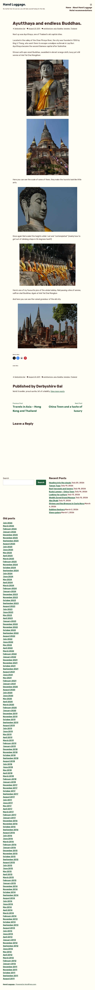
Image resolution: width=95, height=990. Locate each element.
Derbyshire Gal (20, 29)
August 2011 (9, 979)
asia (55, 29)
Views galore (55, 512)
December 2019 (10, 713)
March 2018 (8, 776)
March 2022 (8, 651)
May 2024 (7, 579)
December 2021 (10, 660)
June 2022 (8, 642)
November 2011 (10, 970)
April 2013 (7, 937)
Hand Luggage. (14, 4)
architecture (48, 29)
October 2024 (9, 567)
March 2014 (8, 913)
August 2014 (9, 898)
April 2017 (7, 809)
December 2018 (10, 749)
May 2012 (7, 952)
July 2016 (7, 836)
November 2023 (10, 597)
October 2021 (9, 666)
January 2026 (9, 532)
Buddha (60, 29)
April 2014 (7, 910)
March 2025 (8, 559)
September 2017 (10, 794)
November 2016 (10, 824)
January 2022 (9, 657)
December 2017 (10, 785)
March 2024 (8, 585)
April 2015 (7, 874)
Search (6, 478)
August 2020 (9, 690)
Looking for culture (58, 495)
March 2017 (8, 812)
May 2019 (7, 734)
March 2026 (8, 526)
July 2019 (7, 728)
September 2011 (10, 976)
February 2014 (9, 916)
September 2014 (10, 895)
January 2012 (9, 964)
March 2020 (8, 704)
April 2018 (7, 773)
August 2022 (9, 636)
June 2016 (8, 839)
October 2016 (9, 827)
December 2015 (10, 850)
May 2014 (7, 907)
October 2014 (9, 892)
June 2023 (8, 612)
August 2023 (9, 606)
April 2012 (7, 955)
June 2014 (8, 904)
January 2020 (9, 710)
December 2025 (10, 535)
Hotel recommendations (80, 10)
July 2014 (7, 901)
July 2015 (7, 865)
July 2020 (7, 693)
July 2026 (7, 523)
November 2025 (10, 538)
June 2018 (8, 767)
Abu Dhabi (53, 500)
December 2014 (10, 886)
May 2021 (7, 678)
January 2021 (9, 684)
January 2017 (9, 818)
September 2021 (10, 669)
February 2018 (9, 779)
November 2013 (10, 919)
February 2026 (10, 529)
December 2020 (10, 687)
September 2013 (10, 925)
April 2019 (7, 737)
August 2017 (9, 797)
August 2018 (9, 761)
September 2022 (11, 633)
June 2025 (8, 550)
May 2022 (7, 645)
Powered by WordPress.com (26, 984)
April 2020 (8, 702)
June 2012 (8, 949)
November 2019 (10, 716)
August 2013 (9, 928)
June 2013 (8, 934)
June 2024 (8, 576)
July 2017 (7, 800)
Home (68, 7)
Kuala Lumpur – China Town (61, 492)
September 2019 (10, 722)
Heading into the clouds (60, 483)
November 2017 (10, 788)
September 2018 (10, 758)
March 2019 (8, 740)
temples (67, 29)
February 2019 (9, 743)
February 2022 (10, 654)
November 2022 (10, 627)
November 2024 (10, 565)
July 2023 (7, 609)
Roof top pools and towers (61, 489)
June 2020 (8, 696)
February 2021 (9, 681)
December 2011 (10, 967)
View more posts (58, 391)
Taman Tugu (54, 486)
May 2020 (7, 699)
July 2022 (7, 639)
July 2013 (7, 931)
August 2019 (9, 725)
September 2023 (11, 603)
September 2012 (10, 946)
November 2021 (10, 663)
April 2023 (8, 618)
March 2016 (8, 842)
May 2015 (7, 871)
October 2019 (9, 719)
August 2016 (9, 833)
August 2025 (9, 544)
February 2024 (10, 588)
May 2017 (7, 806)
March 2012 (8, 958)
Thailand (74, 29)
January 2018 (9, 782)
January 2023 (9, 621)
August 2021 (9, 672)
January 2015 (9, 883)
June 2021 (8, 675)
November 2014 (10, 889)
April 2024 (8, 582)
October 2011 (9, 973)
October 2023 (9, 600)
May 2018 (7, 770)
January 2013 (9, 940)
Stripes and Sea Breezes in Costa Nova (66, 503)
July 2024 (7, 573)
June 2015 (8, 868)
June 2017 (8, 803)
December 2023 (10, 594)
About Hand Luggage (82, 7)
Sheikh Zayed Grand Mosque (62, 497)
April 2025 (8, 556)
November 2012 (10, 943)
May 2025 (7, 553)
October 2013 (9, 922)
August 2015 (9, 862)
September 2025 (11, 541)
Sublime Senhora (57, 509)
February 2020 (10, 707)
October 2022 (9, 630)
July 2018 (7, 764)
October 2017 (9, 791)
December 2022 (10, 624)
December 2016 (10, 821)
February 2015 (9, 880)
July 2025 (7, 547)
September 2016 (10, 830)
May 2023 (7, 615)
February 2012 (9, 961)
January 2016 (9, 847)
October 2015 (9, 856)
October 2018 (9, 755)
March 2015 (8, 877)
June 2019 (8, 731)
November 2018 (10, 752)
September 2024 (11, 570)
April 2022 (8, 648)
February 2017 (9, 815)
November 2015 (10, 853)
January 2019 (9, 746)
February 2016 (9, 844)
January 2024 (9, 591)
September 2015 (10, 859)
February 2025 (10, 562)
